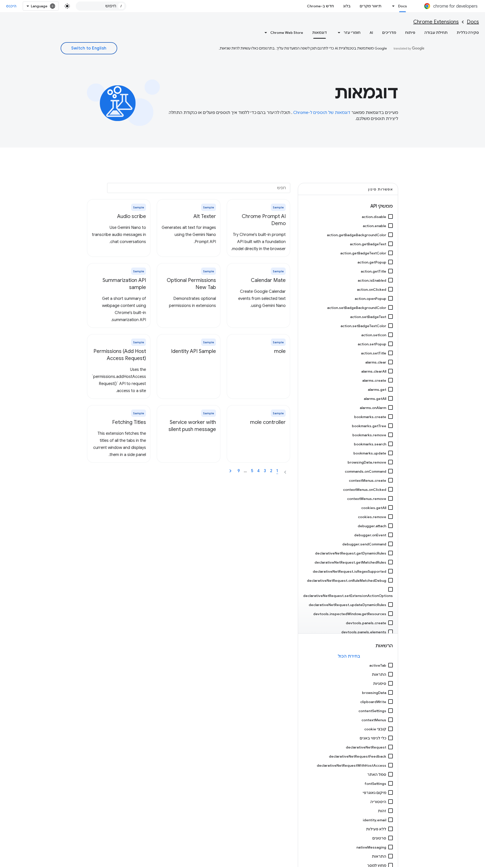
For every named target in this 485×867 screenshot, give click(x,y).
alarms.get (377, 389)
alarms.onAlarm (373, 407)
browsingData (374, 692)
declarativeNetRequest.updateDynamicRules (347, 605)
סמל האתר (376, 774)
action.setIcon (373, 335)
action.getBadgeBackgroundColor (356, 235)
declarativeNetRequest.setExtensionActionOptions (348, 595)
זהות (382, 811)
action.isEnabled (372, 280)
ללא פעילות (376, 829)
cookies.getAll (373, 507)
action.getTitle (373, 271)
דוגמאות (319, 32)
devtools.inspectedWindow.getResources (349, 614)
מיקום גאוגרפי (374, 792)
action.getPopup (371, 262)
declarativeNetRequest (366, 747)
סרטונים (379, 838)
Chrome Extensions (436, 22)
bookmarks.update (369, 453)
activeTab (377, 665)
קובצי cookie (375, 729)
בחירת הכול (349, 656)
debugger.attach (372, 526)
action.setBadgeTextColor (363, 326)
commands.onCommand (365, 471)
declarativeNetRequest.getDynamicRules (350, 553)
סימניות (379, 683)
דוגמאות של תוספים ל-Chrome (321, 112)
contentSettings (372, 711)
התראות (379, 674)
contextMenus (373, 720)
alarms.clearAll (373, 371)
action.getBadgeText (368, 244)
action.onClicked (371, 289)
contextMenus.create (367, 480)
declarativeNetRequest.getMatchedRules (350, 562)
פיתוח (410, 32)
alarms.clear (375, 362)
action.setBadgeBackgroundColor (356, 307)
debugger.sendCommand (364, 544)
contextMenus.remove (366, 498)
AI (371, 32)
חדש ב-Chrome (320, 6)
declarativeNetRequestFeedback (357, 756)
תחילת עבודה (436, 32)
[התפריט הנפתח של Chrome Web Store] (264, 33)
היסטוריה (378, 802)
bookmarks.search (370, 444)
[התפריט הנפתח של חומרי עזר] (337, 33)
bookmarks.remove (369, 435)
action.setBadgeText (368, 317)
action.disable (374, 216)
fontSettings (375, 783)
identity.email (374, 820)
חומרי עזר (352, 32)
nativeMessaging (371, 847)
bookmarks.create (370, 417)
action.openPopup (370, 298)
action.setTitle (373, 353)
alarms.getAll (375, 398)
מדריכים (389, 32)
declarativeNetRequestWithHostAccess (351, 765)
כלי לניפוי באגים (373, 738)
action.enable (374, 226)
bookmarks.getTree (369, 426)
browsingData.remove (367, 462)
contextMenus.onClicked (364, 489)
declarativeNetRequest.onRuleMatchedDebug (346, 580)
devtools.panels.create (366, 623)
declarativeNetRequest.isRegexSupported (349, 571)
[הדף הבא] (230, 471)
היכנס (11, 6)
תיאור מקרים (370, 6)
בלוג (347, 6)
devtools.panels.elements (363, 632)
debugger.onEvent (370, 535)
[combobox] (101, 6)
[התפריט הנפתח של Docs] (392, 6)
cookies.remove (372, 517)
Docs (402, 6)
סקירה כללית (468, 32)
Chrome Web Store (286, 32)
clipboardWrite (373, 702)
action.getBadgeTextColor (363, 253)
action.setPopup (372, 344)
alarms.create (374, 380)
